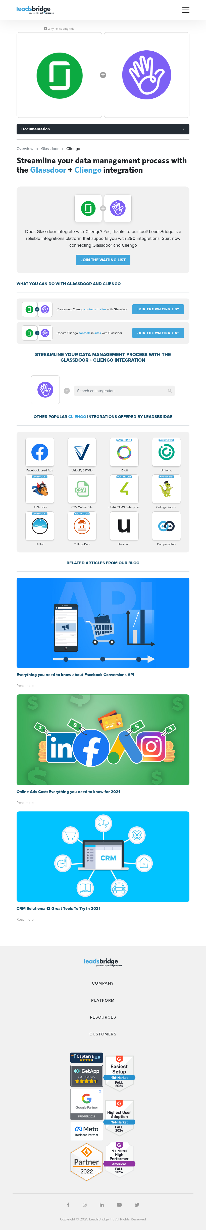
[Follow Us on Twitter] (137, 1205)
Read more (25, 685)
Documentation (35, 129)
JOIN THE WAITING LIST (103, 260)
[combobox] (124, 391)
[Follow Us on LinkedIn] (102, 1205)
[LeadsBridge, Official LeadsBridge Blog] (35, 10)
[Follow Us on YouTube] (119, 1205)
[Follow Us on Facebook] (68, 1205)
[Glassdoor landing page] (59, 75)
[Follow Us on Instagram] (85, 1205)
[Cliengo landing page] (146, 75)
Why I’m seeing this (60, 28)
